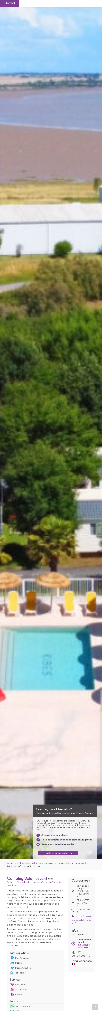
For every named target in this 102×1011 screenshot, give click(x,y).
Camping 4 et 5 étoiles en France (24, 863)
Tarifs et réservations (58, 853)
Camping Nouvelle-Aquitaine (22, 882)
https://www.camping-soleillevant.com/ (81, 919)
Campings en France (54, 863)
